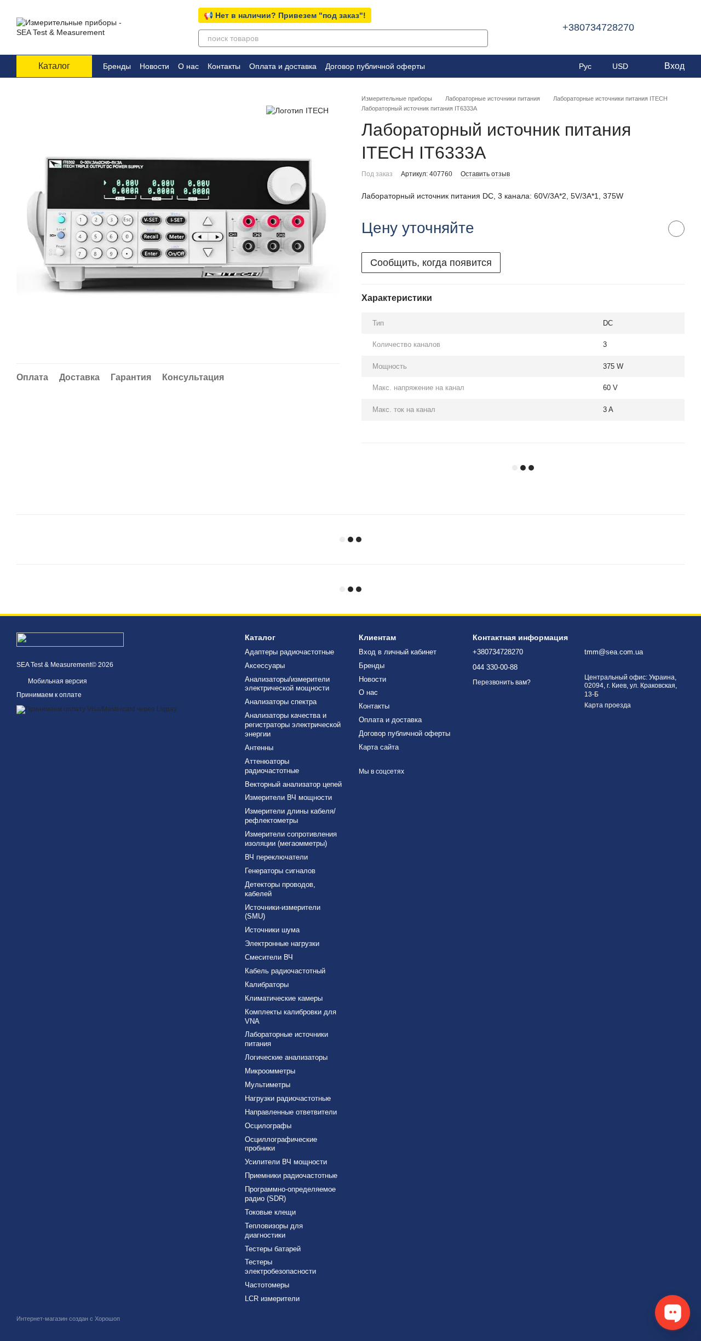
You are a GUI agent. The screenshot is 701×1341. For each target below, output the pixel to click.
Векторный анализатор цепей (293, 784)
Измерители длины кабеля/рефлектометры (290, 816)
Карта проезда (607, 705)
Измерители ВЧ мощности (288, 797)
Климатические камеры (284, 998)
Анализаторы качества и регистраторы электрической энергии (293, 724)
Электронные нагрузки (282, 943)
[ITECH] (297, 110)
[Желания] (562, 66)
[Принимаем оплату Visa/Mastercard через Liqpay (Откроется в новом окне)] (96, 709)
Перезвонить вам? (502, 682)
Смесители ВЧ (269, 957)
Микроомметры (270, 1071)
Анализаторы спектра (281, 702)
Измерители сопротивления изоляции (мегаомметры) (291, 838)
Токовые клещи (270, 1212)
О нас (188, 66)
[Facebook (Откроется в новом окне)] (453, 66)
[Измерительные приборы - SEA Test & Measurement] (70, 639)
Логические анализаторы (286, 1057)
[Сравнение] (540, 66)
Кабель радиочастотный (285, 971)
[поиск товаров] (479, 38)
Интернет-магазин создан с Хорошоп (68, 1318)
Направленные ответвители (291, 1112)
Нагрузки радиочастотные (288, 1098)
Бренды (117, 66)
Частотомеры (267, 1285)
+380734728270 (598, 27)
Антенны (259, 748)
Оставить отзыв (485, 174)
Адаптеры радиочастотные (289, 652)
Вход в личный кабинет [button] (397, 652)
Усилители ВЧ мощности (286, 1162)
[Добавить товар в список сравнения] (649, 228)
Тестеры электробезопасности (280, 1266)
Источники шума (272, 930)
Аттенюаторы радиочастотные (272, 766)
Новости (154, 66)
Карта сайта (379, 747)
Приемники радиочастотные (291, 1175)
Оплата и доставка (283, 66)
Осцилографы (268, 1126)
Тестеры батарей (273, 1249)
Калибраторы (267, 984)
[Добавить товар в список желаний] (676, 228)
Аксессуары (265, 665)
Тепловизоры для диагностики (274, 1230)
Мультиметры (267, 1085)
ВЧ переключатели (276, 857)
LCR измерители (272, 1298)
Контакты (224, 66)
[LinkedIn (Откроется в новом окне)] (440, 66)
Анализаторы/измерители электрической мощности (287, 684)
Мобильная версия (56, 681)
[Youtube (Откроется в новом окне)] (466, 66)
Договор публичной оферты (375, 66)
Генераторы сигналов (280, 871)
